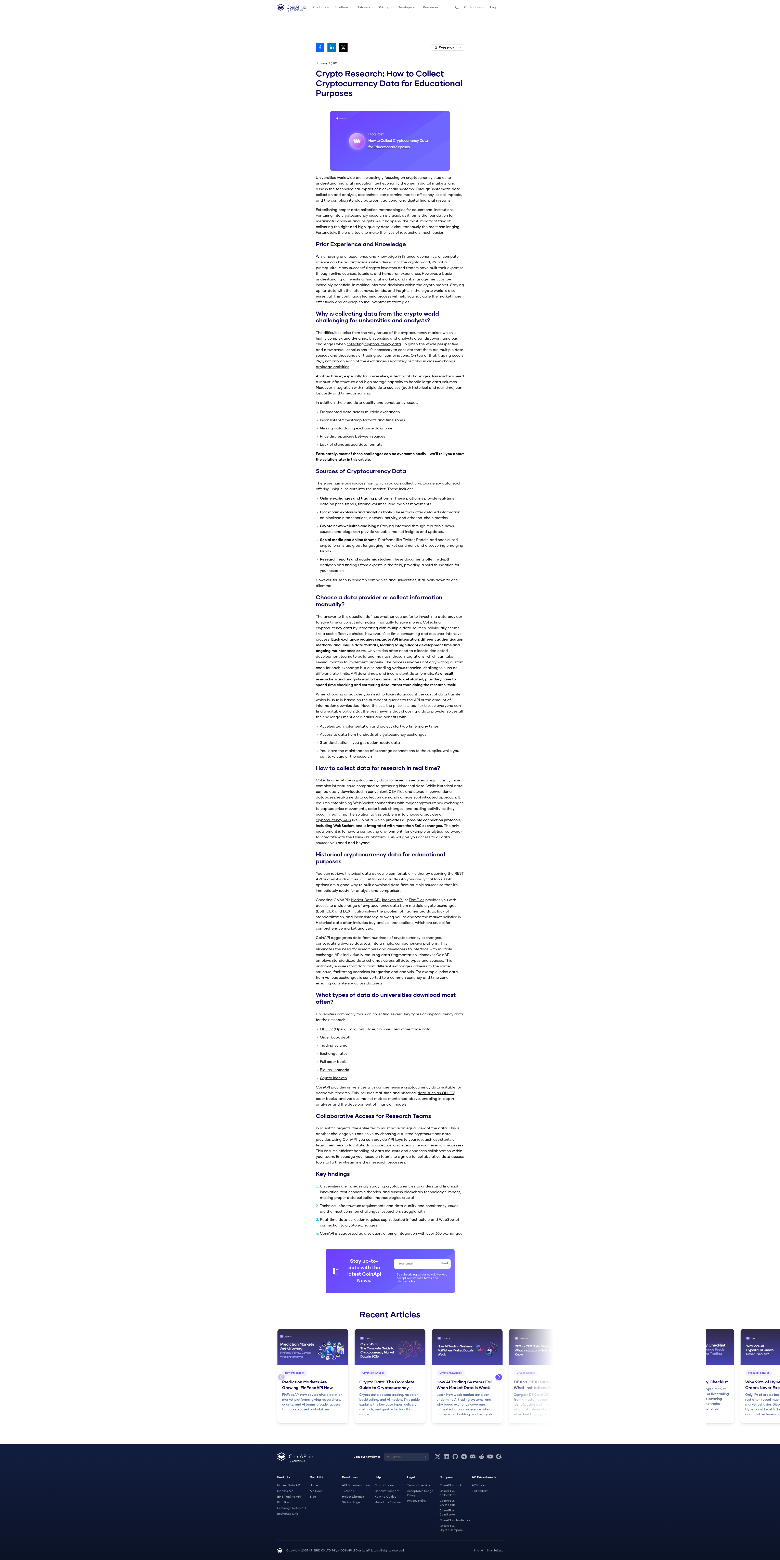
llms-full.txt (495, 1550)
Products (319, 7)
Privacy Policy (417, 1500)
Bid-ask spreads (334, 1070)
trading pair (373, 355)
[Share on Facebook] (320, 47)
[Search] (457, 7)
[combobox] (457, 7)
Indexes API (392, 900)
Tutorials (348, 1491)
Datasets (363, 7)
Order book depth (336, 1037)
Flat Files (416, 900)
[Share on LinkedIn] (331, 47)
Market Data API (365, 900)
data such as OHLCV (436, 1093)
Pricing (384, 7)
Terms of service (418, 1485)
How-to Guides (385, 1496)
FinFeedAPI (480, 1491)
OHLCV (326, 1029)
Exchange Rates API (291, 1508)
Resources (431, 7)
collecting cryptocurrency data (374, 344)
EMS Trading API (289, 1496)
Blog (313, 1496)
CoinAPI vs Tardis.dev (455, 1520)
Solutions (341, 7)
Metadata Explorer (388, 1502)
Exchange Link (287, 1513)
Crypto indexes (333, 1078)
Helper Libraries (353, 1496)
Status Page (351, 1502)
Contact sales (385, 1485)
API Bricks (479, 1485)
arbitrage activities (332, 367)
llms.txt (478, 1550)
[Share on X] (343, 47)
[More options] (460, 47)
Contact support (387, 1491)
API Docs (316, 1491)
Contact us (472, 7)
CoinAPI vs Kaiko (452, 1485)
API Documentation (356, 1485)
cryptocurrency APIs (333, 820)
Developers (406, 7)
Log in (494, 7)
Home (314, 1485)
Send (444, 1263)
